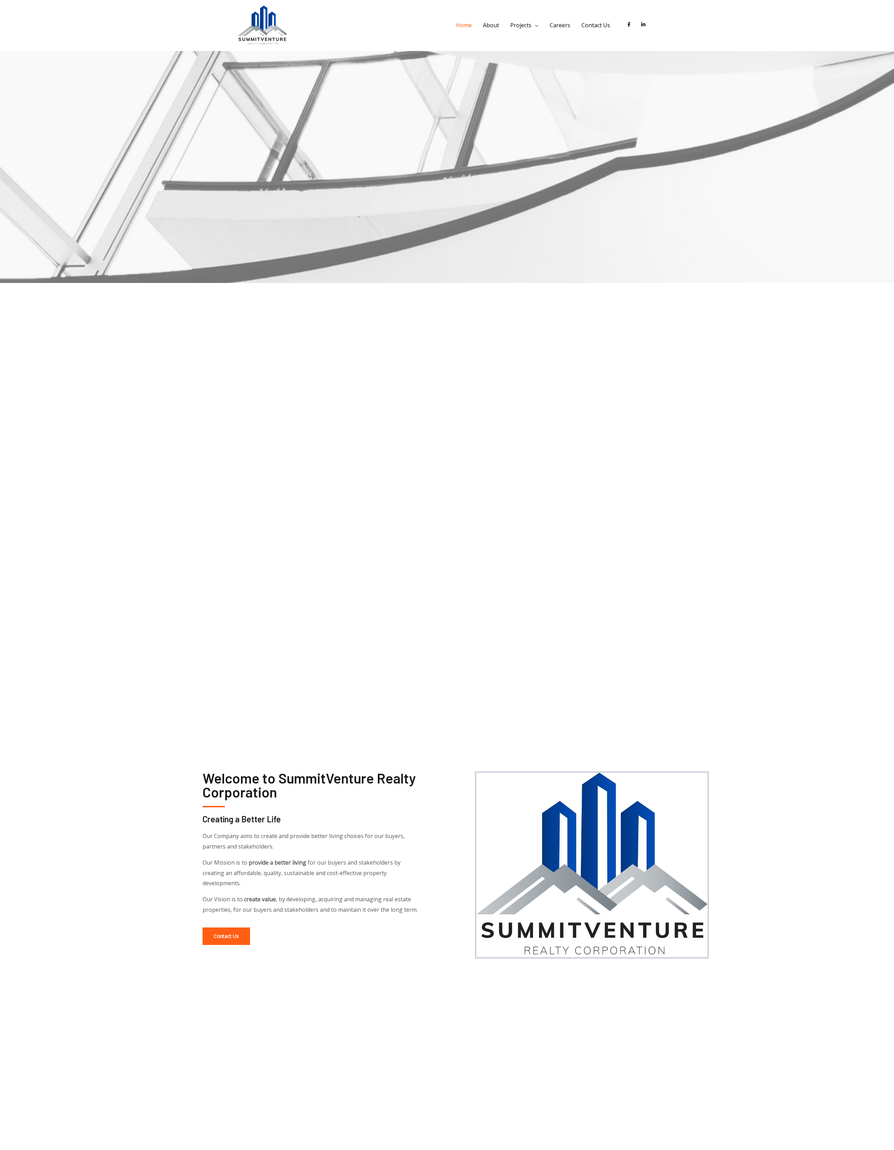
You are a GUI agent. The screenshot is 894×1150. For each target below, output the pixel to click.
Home (464, 25)
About (491, 25)
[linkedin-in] (644, 24)
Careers (560, 25)
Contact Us (595, 25)
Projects (521, 25)
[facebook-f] (630, 24)
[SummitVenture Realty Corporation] (262, 25)
